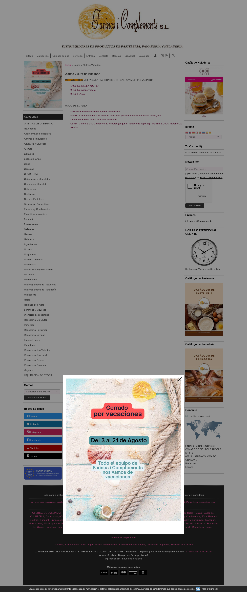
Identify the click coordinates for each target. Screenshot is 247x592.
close (179, 379)
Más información (210, 588)
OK (198, 588)
